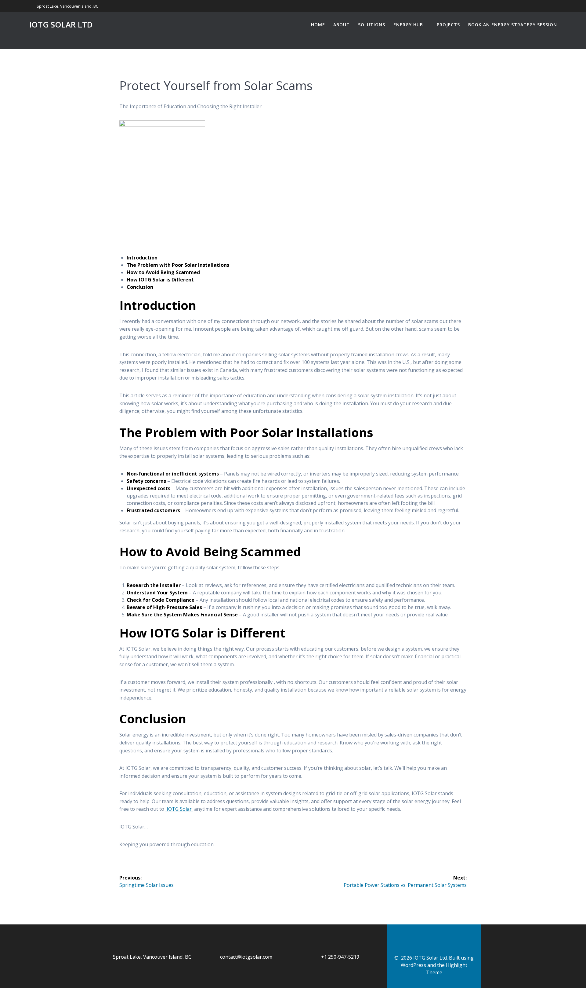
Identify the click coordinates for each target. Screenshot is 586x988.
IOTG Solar (179, 809)
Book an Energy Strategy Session (512, 25)
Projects (448, 25)
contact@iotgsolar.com (246, 956)
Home (318, 25)
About (341, 25)
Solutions (371, 25)
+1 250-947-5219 (340, 956)
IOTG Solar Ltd (61, 25)
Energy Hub (408, 25)
